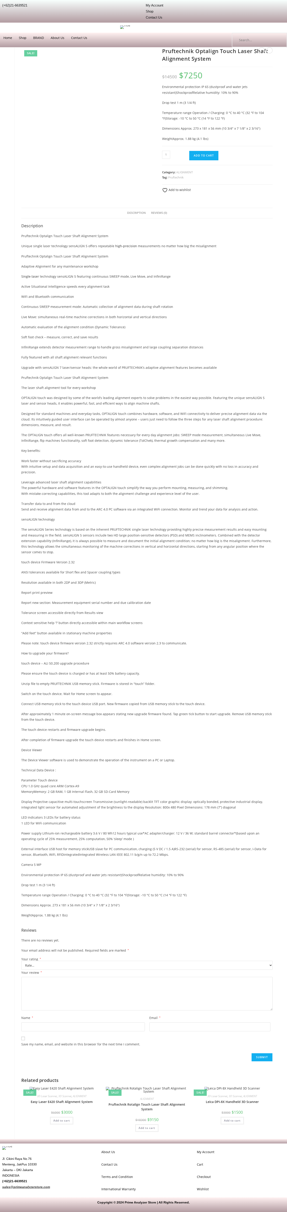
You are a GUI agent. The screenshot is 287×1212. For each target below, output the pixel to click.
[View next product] (269, 50)
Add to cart (204, 155)
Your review (31, 972)
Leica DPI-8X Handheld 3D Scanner (232, 1102)
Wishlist (203, 1189)
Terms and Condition (117, 1177)
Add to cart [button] (61, 1120)
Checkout (204, 1177)
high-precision (126, 246)
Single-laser (30, 276)
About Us (57, 38)
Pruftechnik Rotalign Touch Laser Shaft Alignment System (147, 1106)
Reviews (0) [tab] (159, 213)
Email (155, 1018)
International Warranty (118, 1189)
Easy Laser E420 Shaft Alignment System (62, 1102)
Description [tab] (136, 213)
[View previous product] (262, 50)
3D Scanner (65, 1096)
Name (27, 1018)
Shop (22, 38)
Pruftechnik (176, 177)
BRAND (38, 38)
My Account (205, 1152)
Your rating (31, 959)
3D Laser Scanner (47, 1096)
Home (7, 38)
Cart (200, 1164)
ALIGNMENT (184, 172)
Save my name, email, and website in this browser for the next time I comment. (80, 1044)
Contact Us (79, 38)
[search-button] (279, 40)
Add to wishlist (179, 190)
